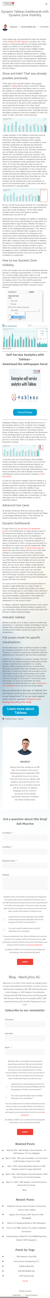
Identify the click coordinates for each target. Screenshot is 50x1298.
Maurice (13, 27)
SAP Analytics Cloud (26, 1256)
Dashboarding (10, 719)
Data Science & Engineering (26, 1261)
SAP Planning (26, 1276)
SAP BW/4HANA (26, 1271)
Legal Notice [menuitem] (17, 1295)
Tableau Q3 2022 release (17, 42)
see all (25, 1281)
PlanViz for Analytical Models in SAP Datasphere (26, 1223)
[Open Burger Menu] (46, 4)
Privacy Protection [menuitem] (31, 1295)
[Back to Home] (8, 4)
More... (25, 1190)
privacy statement (35, 945)
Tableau (15, 86)
